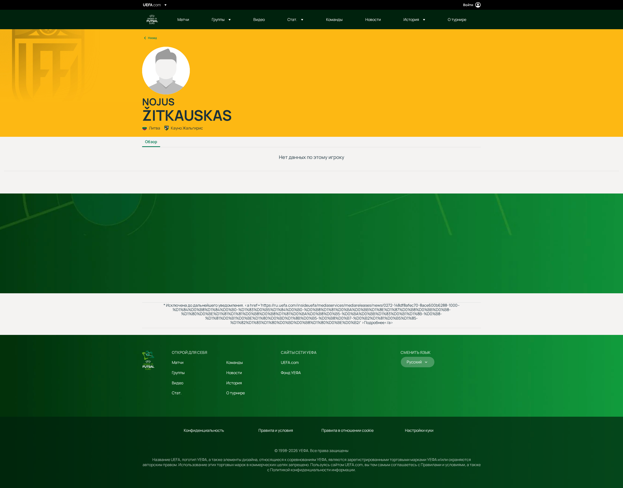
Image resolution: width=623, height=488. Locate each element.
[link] (183, 19)
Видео (177, 383)
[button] (221, 19)
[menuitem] (188, 19)
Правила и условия (275, 430)
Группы (178, 372)
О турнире (235, 393)
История (234, 383)
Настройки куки (419, 430)
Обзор (151, 142)
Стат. (177, 393)
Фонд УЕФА (291, 372)
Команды (234, 362)
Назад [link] (152, 38)
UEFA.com (290, 362)
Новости (234, 372)
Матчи (177, 362)
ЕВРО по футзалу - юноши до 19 (152, 19)
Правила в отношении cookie (347, 430)
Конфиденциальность (204, 430)
